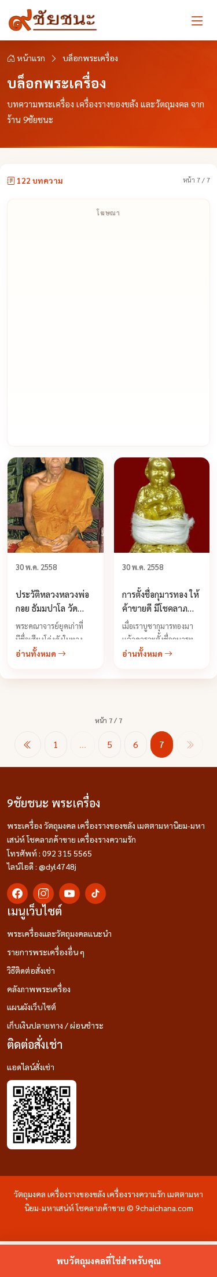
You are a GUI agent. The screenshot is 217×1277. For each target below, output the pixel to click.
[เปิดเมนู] (197, 20)
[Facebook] (17, 893)
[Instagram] (43, 893)
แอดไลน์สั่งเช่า (30, 1067)
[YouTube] (69, 893)
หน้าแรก (30, 58)
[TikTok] (95, 893)
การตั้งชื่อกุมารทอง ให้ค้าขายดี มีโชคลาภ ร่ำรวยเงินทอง (160, 608)
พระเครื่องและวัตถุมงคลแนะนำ (59, 933)
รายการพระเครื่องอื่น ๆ (45, 952)
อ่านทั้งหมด (37, 653)
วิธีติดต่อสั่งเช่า (31, 970)
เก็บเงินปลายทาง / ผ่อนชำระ (55, 1025)
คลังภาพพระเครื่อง (39, 989)
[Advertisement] (108, 332)
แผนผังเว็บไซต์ (31, 1007)
